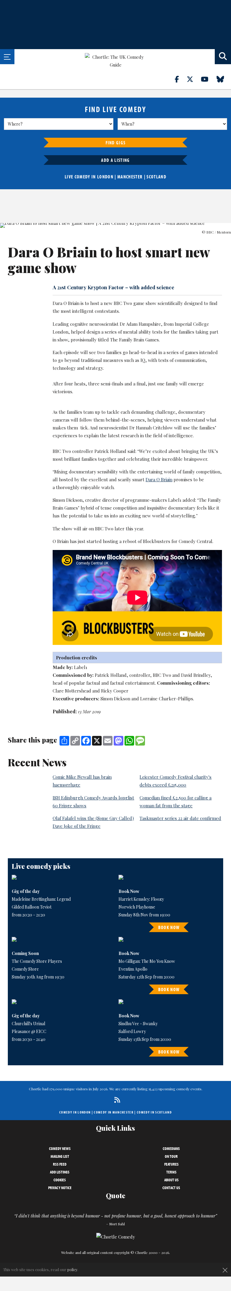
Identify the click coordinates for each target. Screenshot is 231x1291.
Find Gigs (116, 143)
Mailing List (60, 1156)
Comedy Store (25, 969)
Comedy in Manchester (114, 1112)
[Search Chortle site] (223, 56)
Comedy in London (75, 1112)
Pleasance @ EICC (29, 1031)
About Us (171, 1180)
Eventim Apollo (133, 969)
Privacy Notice (60, 1187)
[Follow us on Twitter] (193, 79)
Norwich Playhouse (137, 907)
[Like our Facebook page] (180, 79)
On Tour (171, 1156)
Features (171, 1164)
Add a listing (115, 160)
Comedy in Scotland (154, 1112)
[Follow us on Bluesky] (224, 79)
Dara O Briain (159, 479)
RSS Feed (59, 1164)
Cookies (60, 1180)
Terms (171, 1172)
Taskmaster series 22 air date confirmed (180, 818)
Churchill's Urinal (28, 1023)
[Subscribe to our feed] (115, 1099)
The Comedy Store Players (37, 961)
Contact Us (171, 1187)
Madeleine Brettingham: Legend (41, 899)
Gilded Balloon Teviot (31, 907)
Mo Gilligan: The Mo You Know (147, 961)
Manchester (130, 177)
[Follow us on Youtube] (208, 79)
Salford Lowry (132, 1031)
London (105, 177)
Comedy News (60, 1148)
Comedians (171, 1148)
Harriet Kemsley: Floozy (141, 899)
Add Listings (59, 1172)
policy (72, 1269)
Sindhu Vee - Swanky (138, 1023)
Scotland (156, 177)
